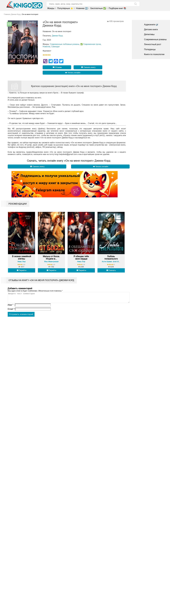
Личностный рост (152, 44)
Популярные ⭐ (65, 8)
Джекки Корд (57, 36)
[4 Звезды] (48, 55)
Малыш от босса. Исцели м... (51, 257)
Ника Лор (22, 262)
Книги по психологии (154, 54)
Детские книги (151, 29)
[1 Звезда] (43, 55)
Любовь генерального (111, 257)
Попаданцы (150, 49)
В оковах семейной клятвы (21, 257)
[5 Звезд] (50, 55)
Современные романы (155, 39)
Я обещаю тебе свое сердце (81, 257)
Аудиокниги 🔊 (151, 24)
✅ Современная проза (90, 44)
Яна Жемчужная (51, 262)
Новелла (46, 46)
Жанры (50, 8)
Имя (10, 305)
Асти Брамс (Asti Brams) (113, 262)
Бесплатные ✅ (98, 8)
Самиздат (55, 46)
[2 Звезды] (45, 55)
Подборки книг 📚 (117, 8)
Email (11, 309)
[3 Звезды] (46, 55)
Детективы (149, 34)
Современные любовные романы (64, 44)
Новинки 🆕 (82, 8)
